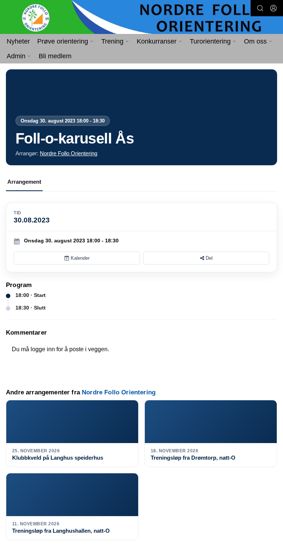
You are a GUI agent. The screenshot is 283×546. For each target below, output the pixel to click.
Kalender (79, 258)
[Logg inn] (273, 8)
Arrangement (24, 182)
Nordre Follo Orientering (68, 153)
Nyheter (18, 41)
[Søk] (260, 8)
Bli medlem (55, 56)
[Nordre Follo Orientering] (141, 17)
